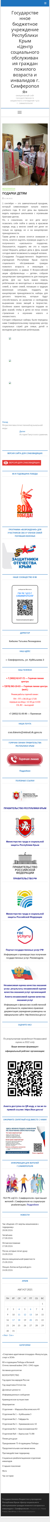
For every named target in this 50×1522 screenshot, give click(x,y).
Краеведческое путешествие (15, 1399)
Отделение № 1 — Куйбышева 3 (16, 1414)
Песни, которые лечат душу (14, 1251)
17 (13, 1320)
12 (25, 1314)
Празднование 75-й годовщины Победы (20, 1443)
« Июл (5, 1335)
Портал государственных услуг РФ (25, 950)
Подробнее (24, 771)
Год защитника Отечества (14, 1385)
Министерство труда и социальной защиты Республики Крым (25, 843)
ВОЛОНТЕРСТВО (10, 1375)
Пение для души (9, 1438)
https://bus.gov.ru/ (34, 1109)
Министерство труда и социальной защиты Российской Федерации (25, 915)
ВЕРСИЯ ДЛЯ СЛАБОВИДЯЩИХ (24, 462)
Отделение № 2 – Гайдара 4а (15, 1419)
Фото (4, 1471)
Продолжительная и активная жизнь (18, 1448)
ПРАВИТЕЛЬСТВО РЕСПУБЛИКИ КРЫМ (25, 808)
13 (30, 1314)
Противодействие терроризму (16, 1453)
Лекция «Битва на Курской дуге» (16, 1267)
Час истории (7, 1476)
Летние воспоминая (11, 1243)
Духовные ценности (11, 1389)
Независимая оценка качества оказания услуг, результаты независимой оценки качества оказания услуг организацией (25, 988)
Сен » (11, 1335)
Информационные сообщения (16, 1394)
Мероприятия (8, 189)
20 (30, 1320)
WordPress (12, 1511)
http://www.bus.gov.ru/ (35, 1015)
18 (19, 1320)
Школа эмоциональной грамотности (18, 1259)
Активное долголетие (12, 1370)
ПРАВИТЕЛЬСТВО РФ (25, 878)
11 (19, 1314)
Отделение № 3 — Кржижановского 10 (19, 1424)
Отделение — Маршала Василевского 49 (21, 1409)
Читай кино (7, 1235)
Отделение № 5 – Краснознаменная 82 (19, 1429)
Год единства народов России (15, 1380)
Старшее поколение (11, 1466)
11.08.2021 (8, 198)
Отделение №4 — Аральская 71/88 (18, 1433)
